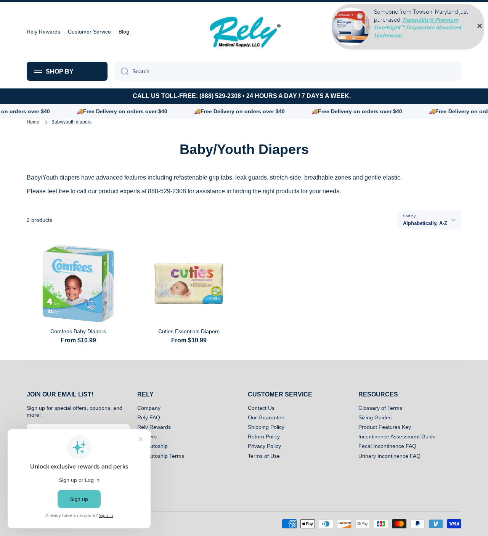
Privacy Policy (264, 446)
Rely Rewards (154, 427)
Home (33, 122)
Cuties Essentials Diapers (189, 331)
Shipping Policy (266, 427)
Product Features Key (384, 427)
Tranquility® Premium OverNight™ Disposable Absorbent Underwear (417, 28)
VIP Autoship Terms (160, 456)
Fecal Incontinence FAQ (387, 446)
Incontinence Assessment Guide (397, 436)
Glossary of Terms (380, 408)
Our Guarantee (266, 417)
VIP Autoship (152, 446)
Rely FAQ (148, 417)
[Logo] (244, 31)
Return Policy (264, 436)
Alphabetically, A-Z (425, 223)
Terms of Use (264, 456)
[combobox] (288, 71)
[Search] (121, 71)
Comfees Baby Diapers (78, 331)
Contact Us (261, 408)
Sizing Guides (375, 417)
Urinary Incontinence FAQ (389, 456)
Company (149, 408)
